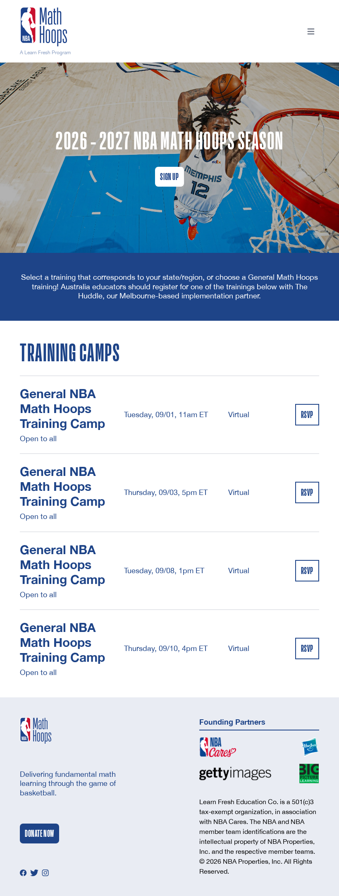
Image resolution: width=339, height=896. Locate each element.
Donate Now (39, 833)
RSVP (307, 415)
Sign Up (169, 177)
